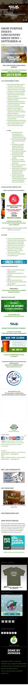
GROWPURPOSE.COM (14, 391)
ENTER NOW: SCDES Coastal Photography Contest (18, 156)
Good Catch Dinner (16, 280)
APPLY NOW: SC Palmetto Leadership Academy (19, 152)
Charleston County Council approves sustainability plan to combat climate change (19, 134)
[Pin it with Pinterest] (14, 438)
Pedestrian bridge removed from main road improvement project (16, 121)
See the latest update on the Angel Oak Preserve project (15, 124)
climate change (10, 441)
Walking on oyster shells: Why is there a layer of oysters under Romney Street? (16, 116)
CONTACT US (4, 673)
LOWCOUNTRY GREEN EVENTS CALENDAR (14, 290)
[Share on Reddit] (10, 438)
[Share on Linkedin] (18, 438)
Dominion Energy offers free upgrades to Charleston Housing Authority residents (16, 111)
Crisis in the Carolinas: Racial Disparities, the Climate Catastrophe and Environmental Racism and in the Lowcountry (19, 178)
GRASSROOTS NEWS (6, 661)
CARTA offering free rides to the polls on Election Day (19, 140)
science (19, 444)
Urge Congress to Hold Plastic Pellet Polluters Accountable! (15, 242)
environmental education (8, 443)
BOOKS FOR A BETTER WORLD (9, 668)
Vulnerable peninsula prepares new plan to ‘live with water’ (16, 85)
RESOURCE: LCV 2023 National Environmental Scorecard (18, 161)
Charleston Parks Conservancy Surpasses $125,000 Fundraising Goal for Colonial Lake (16, 103)
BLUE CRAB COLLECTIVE (19, 666)
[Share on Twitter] (6, 438)
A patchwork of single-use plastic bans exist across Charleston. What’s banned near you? (19, 170)
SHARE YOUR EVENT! (14, 292)
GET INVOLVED (17, 661)
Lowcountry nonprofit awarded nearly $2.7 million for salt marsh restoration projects (18, 146)
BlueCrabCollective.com (14, 367)
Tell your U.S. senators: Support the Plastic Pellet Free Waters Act (16, 239)
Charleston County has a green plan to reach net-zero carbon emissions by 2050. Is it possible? (16, 89)
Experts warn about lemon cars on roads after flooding (17, 99)
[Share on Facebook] (3, 438)
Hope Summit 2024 (20, 285)
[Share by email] (21, 438)
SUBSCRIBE (19, 671)
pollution (14, 444)
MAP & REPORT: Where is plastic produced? (19, 165)
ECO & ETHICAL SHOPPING (8, 671)
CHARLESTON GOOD (6, 666)
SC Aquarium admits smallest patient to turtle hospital (15, 107)
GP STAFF (21, 45)
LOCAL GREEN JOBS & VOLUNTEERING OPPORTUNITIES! (14, 315)
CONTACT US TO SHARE (14, 331)
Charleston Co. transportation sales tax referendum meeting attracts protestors (15, 94)
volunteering (4, 446)
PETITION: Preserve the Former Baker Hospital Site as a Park (16, 246)
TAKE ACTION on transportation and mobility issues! (16, 254)
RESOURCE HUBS (5, 664)
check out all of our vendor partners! (14, 552)
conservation (18, 441)
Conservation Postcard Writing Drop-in (15, 270)
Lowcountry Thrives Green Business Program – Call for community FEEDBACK (15, 250)
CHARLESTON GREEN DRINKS (19, 664)
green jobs (8, 444)
